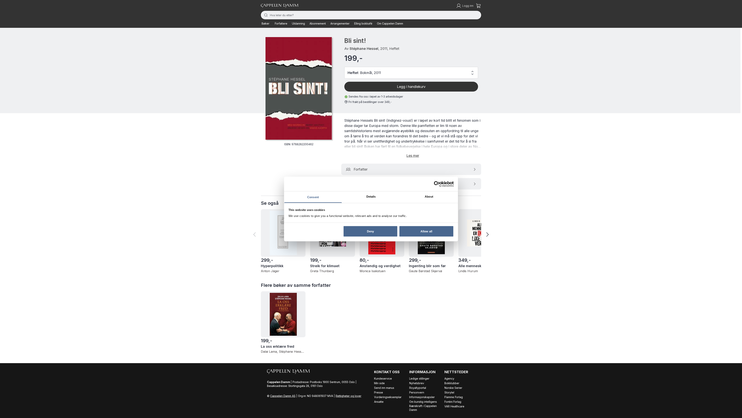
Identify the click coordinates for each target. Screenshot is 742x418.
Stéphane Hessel (364, 49)
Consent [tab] (313, 197)
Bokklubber (451, 383)
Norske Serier (453, 387)
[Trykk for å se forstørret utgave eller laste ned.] (298, 88)
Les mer (412, 156)
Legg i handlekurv (411, 87)
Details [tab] (371, 196)
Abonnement (318, 23)
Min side (379, 383)
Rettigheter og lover (348, 396)
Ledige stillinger (419, 378)
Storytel (449, 392)
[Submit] (265, 15)
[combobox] (371, 15)
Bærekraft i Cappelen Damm (423, 407)
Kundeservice (383, 378)
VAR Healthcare (454, 406)
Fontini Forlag (452, 401)
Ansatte (379, 401)
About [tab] (429, 196)
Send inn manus (384, 387)
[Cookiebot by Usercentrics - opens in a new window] (437, 184)
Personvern (416, 392)
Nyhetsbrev (416, 383)
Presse (378, 392)
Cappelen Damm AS (282, 396)
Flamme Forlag (453, 397)
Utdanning (298, 23)
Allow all (426, 231)
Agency (449, 378)
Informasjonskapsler (422, 397)
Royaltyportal (417, 387)
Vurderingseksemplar (388, 397)
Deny (370, 231)
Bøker (265, 23)
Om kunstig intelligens (423, 401)
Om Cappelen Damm (390, 23)
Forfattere (281, 23)
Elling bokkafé (363, 23)
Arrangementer (340, 23)
